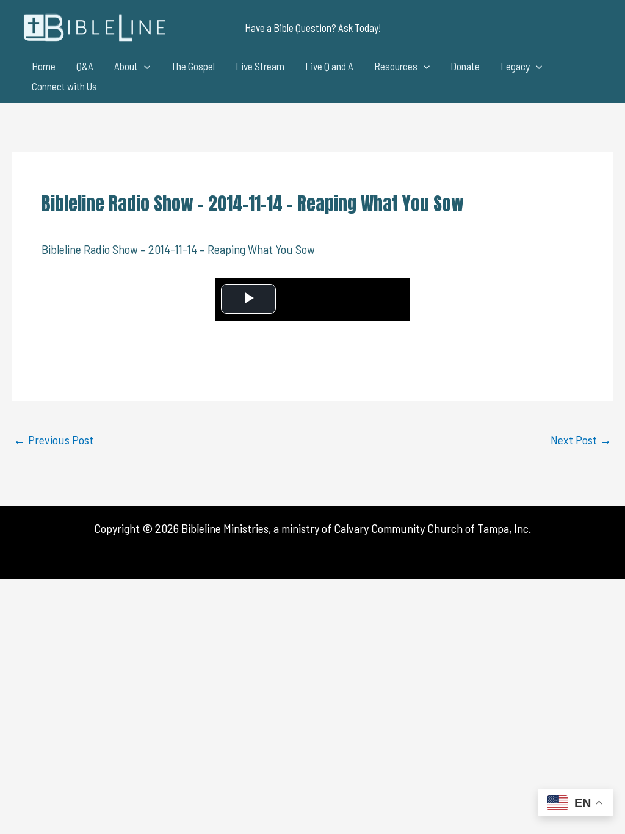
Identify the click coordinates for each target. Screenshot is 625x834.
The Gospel (193, 66)
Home (44, 66)
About (126, 66)
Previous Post (53, 439)
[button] (312, 27)
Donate (465, 66)
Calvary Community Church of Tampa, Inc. (432, 528)
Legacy (515, 66)
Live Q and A (329, 66)
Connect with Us (64, 86)
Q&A (84, 66)
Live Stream (260, 66)
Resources (395, 66)
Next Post (581, 439)
